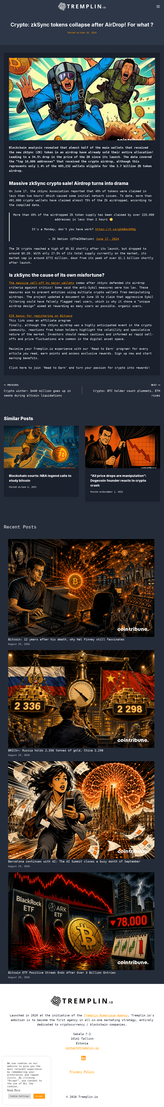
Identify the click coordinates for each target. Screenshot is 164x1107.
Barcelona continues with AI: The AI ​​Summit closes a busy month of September (74, 861)
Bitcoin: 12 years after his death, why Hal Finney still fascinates (66, 639)
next (156, 465)
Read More (13, 1090)
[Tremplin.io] (82, 6)
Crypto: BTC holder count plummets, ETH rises (126, 390)
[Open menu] (157, 6)
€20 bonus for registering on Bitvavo (40, 315)
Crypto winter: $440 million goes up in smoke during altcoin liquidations (37, 390)
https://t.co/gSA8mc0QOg (115, 229)
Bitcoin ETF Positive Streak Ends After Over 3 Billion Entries (62, 972)
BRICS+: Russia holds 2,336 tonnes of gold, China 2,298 (55, 750)
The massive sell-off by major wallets (41, 283)
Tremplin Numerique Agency (106, 1015)
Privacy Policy (82, 1071)
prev (8, 465)
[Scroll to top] (155, 1093)
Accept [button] (39, 1096)
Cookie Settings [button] (19, 1096)
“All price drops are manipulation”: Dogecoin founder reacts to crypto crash (118, 480)
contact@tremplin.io (82, 1048)
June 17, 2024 (107, 239)
